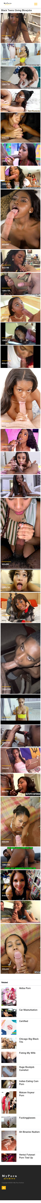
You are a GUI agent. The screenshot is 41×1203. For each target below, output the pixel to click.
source (4, 41)
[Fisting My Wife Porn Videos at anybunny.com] (8, 1057)
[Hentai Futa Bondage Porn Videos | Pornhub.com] (8, 1157)
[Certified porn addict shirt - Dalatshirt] (8, 1027)
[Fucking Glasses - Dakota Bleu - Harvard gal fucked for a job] (8, 1122)
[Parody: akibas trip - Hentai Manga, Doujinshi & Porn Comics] (8, 996)
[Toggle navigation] (4, 1187)
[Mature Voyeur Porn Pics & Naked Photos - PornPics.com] (8, 1102)
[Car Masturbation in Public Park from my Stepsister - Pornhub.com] (8, 1013)
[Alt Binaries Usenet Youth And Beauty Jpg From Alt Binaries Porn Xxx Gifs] (8, 1140)
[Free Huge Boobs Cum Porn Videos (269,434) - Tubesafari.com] (8, 1071)
